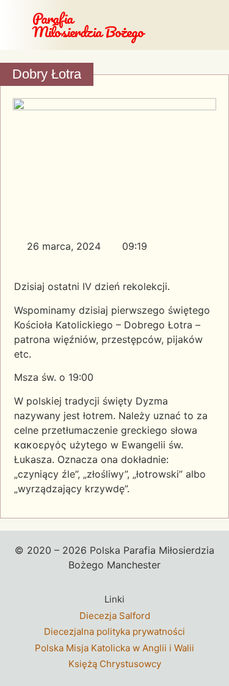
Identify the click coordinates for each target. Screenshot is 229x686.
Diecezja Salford (114, 615)
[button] (214, 25)
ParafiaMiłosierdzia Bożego (88, 24)
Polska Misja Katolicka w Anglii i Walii (114, 648)
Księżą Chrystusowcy (114, 664)
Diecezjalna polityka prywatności (114, 631)
